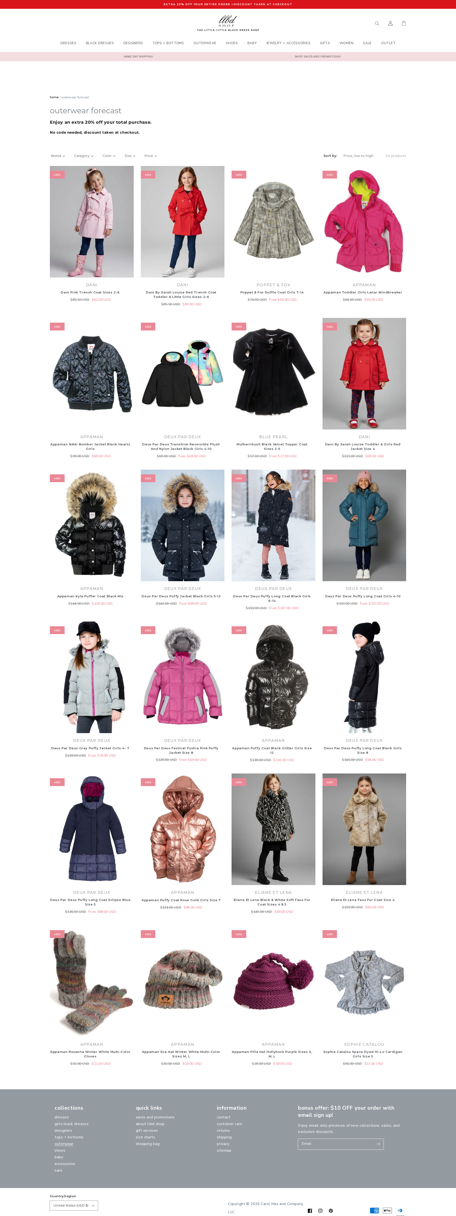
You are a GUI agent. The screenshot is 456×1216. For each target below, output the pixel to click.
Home (54, 97)
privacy (223, 1143)
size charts (145, 1137)
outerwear (64, 1143)
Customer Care (229, 1123)
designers (63, 1130)
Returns (223, 1130)
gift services (147, 1130)
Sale (58, 1170)
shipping (224, 1137)
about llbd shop (150, 1123)
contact (223, 1117)
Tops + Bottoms (69, 1137)
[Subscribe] (378, 1144)
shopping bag (148, 1143)
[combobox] (355, 23)
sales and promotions (155, 1117)
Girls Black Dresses (72, 1123)
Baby (59, 1157)
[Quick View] (129, 275)
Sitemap (224, 1150)
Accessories (65, 1163)
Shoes (60, 1150)
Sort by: (330, 156)
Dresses (62, 1117)
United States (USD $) (70, 1205)
